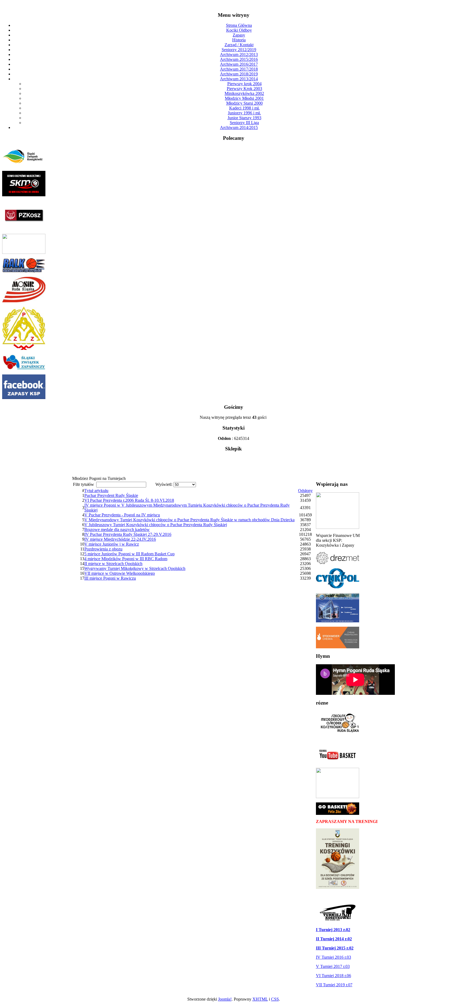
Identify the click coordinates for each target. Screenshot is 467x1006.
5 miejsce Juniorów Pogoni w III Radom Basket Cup (129, 554)
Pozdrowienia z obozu (103, 549)
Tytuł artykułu (96, 490)
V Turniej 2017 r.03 (333, 966)
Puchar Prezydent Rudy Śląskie (111, 495)
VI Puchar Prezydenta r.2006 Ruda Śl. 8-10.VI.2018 (129, 500)
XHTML (260, 999)
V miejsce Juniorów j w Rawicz (111, 544)
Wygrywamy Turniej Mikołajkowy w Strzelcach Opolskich (134, 568)
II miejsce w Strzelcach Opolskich (113, 563)
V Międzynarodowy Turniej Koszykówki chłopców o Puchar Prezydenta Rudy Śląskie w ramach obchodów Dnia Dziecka (189, 519)
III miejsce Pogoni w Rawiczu (110, 578)
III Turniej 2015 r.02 (334, 948)
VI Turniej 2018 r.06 (333, 975)
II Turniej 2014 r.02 (334, 939)
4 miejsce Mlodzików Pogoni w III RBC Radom (125, 558)
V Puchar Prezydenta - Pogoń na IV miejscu (122, 515)
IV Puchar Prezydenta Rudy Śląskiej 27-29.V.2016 (127, 534)
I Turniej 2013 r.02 (333, 929)
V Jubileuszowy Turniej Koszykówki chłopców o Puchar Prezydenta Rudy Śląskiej (155, 524)
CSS (275, 999)
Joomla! (225, 999)
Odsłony (305, 490)
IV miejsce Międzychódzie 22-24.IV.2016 (120, 539)
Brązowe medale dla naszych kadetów (117, 529)
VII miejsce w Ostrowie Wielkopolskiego (119, 573)
